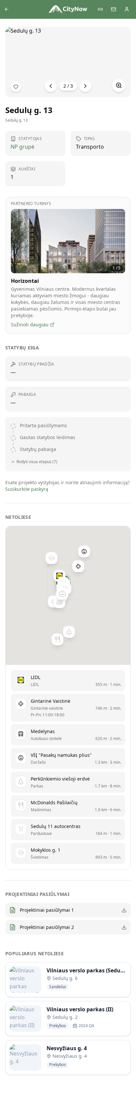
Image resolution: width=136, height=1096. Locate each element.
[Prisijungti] (126, 9)
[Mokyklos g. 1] (51, 558)
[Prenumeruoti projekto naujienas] (16, 86)
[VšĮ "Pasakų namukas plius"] (84, 551)
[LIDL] (59, 576)
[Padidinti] (118, 85)
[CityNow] (68, 9)
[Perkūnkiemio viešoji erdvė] (69, 632)
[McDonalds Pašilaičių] (57, 639)
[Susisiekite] (113, 9)
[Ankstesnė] (51, 86)
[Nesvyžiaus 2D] (62, 594)
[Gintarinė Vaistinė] (78, 566)
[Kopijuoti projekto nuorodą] (100, 9)
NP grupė (22, 146)
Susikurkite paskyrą (26, 489)
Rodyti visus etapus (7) (37, 461)
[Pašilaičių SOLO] (59, 602)
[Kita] (85, 86)
